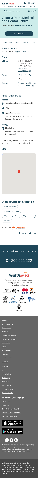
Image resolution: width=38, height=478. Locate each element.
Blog (3, 370)
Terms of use (6, 343)
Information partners (9, 335)
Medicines (5, 382)
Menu (33, 3)
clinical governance (23, 449)
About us (5, 362)
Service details (7, 42)
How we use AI (6, 350)
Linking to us (6, 332)
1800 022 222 (20, 260)
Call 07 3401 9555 (19, 34)
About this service (22, 42)
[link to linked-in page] (16, 440)
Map (34, 42)
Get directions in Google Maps (24, 69)
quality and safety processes (19, 451)
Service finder (6, 385)
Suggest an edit (20, 51)
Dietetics (7, 220)
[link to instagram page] (11, 440)
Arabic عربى (6, 401)
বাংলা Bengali (5, 405)
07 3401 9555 (23, 75)
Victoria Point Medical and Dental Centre (27, 84)
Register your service (9, 339)
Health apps (6, 378)
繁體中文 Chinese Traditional (11, 413)
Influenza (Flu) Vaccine (11, 211)
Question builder (7, 393)
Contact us (5, 354)
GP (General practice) (11, 216)
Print (34, 233)
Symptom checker (8, 389)
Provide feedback (7, 358)
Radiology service (10, 206)
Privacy (4, 347)
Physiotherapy (28, 216)
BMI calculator (6, 374)
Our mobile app (7, 328)
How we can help (7, 324)
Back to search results (12, 11)
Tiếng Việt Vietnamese (9, 416)
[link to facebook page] (7, 440)
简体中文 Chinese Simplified (11, 409)
